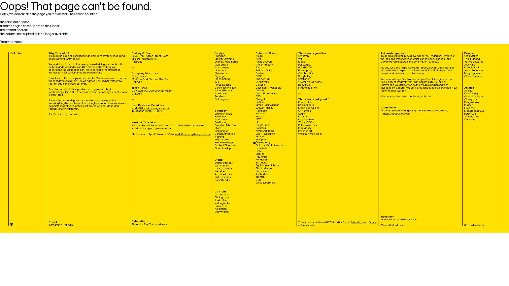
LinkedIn (137, 82)
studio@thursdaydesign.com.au (150, 108)
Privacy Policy (357, 222)
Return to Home (11, 41)
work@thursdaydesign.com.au (193, 134)
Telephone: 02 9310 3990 (147, 111)
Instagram (54, 225)
